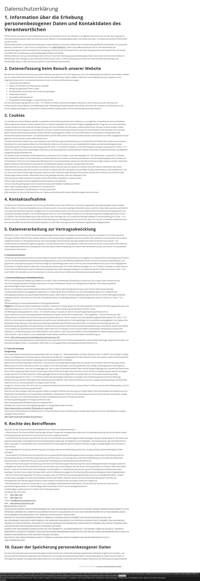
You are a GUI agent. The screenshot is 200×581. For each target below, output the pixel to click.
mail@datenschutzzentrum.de (23, 500)
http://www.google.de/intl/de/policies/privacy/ (23, 416)
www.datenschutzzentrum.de (22, 503)
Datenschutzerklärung (109, 566)
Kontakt (119, 566)
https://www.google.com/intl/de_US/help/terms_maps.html (28, 408)
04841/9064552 (58, 47)
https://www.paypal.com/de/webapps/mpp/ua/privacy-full (35, 337)
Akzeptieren (122, 576)
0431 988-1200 (16, 495)
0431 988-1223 (16, 497)
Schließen (3, 580)
